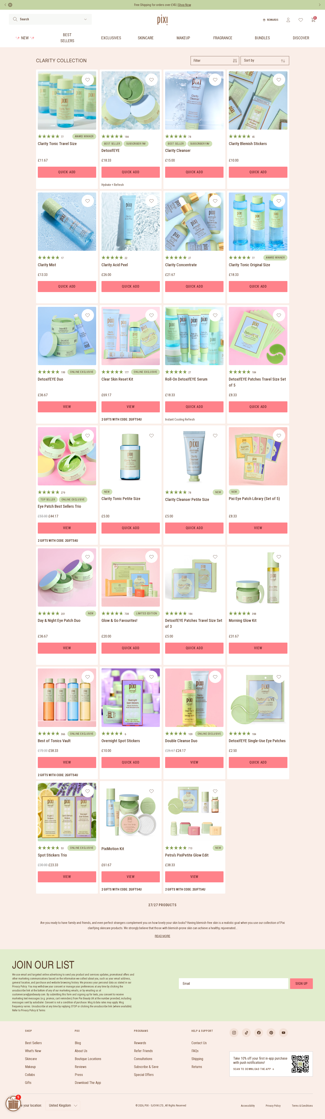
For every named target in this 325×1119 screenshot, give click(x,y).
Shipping (197, 1059)
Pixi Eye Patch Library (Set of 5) (254, 498)
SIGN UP (301, 983)
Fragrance (222, 38)
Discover (301, 38)
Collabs (30, 1075)
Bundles (262, 38)
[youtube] (283, 1032)
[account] (288, 20)
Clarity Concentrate (181, 264)
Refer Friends (143, 1051)
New (25, 38)
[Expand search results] (85, 19)
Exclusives (111, 38)
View (67, 407)
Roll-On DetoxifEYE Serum (186, 379)
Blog (78, 1043)
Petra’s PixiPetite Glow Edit (186, 855)
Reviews (80, 1067)
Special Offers (144, 1075)
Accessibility (248, 1105)
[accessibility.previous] (5, 5)
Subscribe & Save (146, 1067)
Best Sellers (67, 37)
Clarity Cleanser (178, 150)
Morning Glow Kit (242, 620)
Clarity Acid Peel (114, 264)
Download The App (88, 1083)
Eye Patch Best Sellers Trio (59, 506)
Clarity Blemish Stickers (248, 143)
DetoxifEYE (110, 150)
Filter (197, 60)
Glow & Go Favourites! (119, 620)
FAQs (195, 1051)
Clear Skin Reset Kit (117, 379)
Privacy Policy (273, 1105)
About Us (81, 1051)
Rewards (272, 19)
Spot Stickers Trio (52, 855)
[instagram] (233, 1032)
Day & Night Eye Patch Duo (59, 620)
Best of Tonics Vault (54, 740)
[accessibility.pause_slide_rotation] (10, 5)
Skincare (146, 38)
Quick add (67, 172)
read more (162, 936)
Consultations (143, 1059)
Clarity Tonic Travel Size (57, 143)
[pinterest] (271, 1032)
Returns (196, 1067)
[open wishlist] (301, 20)
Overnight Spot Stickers (120, 740)
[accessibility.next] (320, 5)
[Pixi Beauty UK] (162, 20)
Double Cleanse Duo (181, 740)
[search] (15, 19)
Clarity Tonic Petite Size (120, 498)
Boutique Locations (88, 1059)
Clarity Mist (47, 264)
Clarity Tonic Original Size (249, 264)
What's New (33, 1051)
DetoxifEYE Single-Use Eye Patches (257, 740)
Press (79, 1075)
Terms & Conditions (302, 1105)
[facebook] (258, 1032)
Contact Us (199, 1043)
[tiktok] (246, 1032)
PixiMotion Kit (112, 848)
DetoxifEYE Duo (50, 379)
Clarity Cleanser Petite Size (187, 499)
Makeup (183, 38)
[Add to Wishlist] (87, 79)
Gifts (28, 1083)
